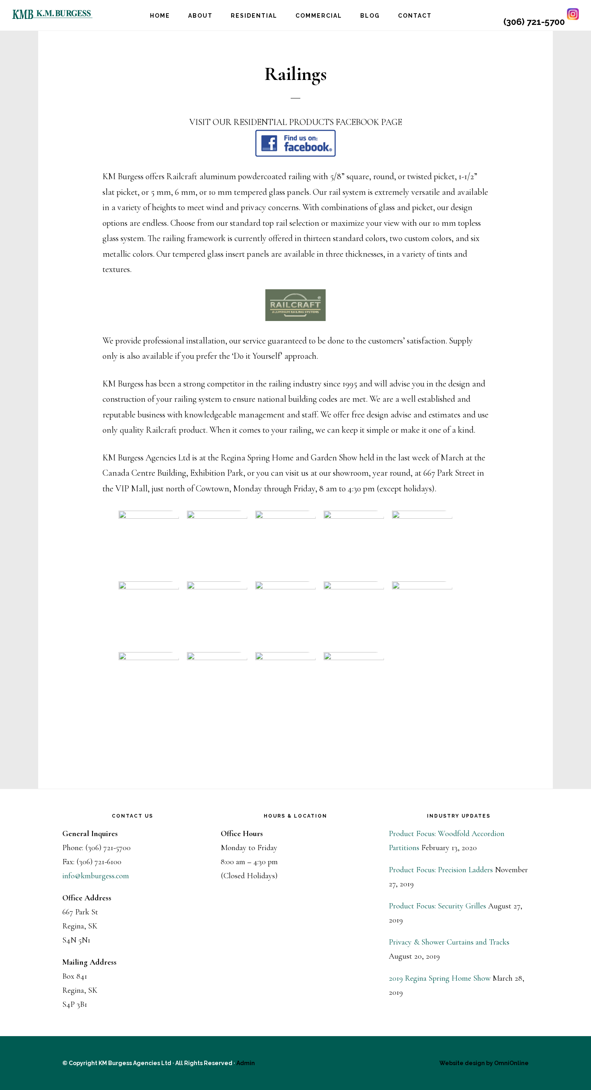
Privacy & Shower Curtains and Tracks (449, 942)
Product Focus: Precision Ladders (441, 870)
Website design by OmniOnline (484, 1063)
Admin (245, 1063)
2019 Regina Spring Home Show (439, 978)
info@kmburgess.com (95, 876)
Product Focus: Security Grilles (437, 906)
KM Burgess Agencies (52, 14)
